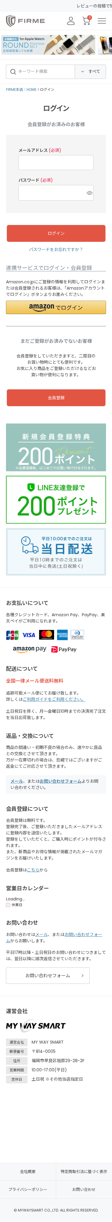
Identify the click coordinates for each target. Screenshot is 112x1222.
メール (16, 781)
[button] (56, 307)
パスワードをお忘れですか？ (56, 250)
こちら (33, 870)
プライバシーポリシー (27, 1189)
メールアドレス (40, 150)
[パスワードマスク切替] (89, 192)
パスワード (36, 180)
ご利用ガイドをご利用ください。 (54, 699)
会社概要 (28, 1171)
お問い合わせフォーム (61, 781)
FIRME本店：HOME (21, 89)
